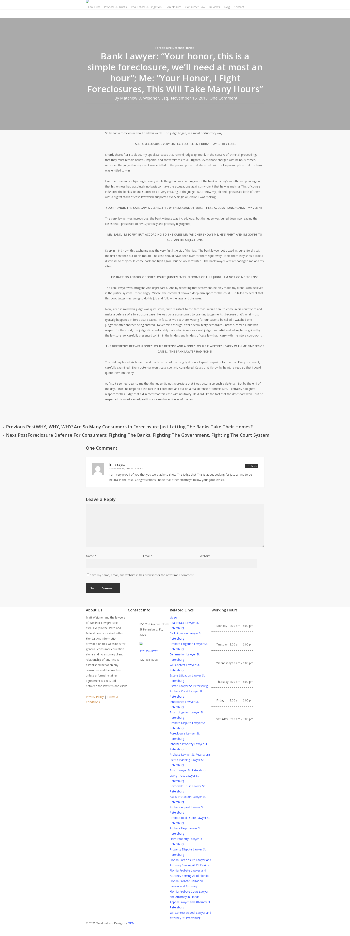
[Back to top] (175, 933)
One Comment (224, 98)
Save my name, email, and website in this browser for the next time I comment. (142, 575)
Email (148, 556)
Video (173, 617)
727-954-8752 (149, 651)
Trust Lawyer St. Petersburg (188, 770)
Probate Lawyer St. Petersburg (190, 754)
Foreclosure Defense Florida (174, 48)
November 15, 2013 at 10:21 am (126, 468)
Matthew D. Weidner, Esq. (144, 98)
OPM (131, 923)
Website (205, 556)
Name (91, 556)
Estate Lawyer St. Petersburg (189, 686)
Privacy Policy (95, 697)
